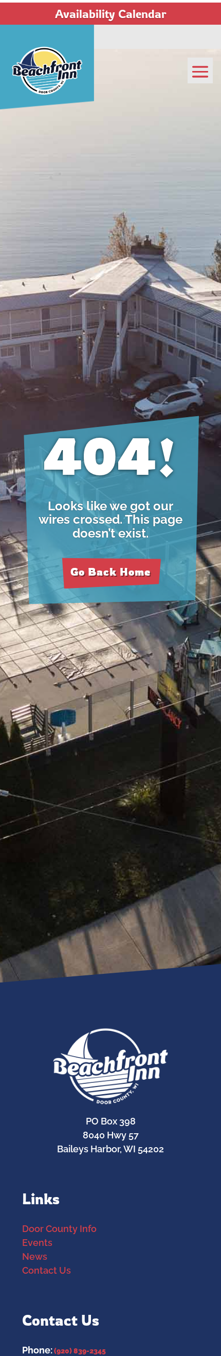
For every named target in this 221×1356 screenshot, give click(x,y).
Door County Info (59, 1228)
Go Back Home (110, 571)
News (34, 1256)
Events (37, 1242)
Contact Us (46, 1270)
